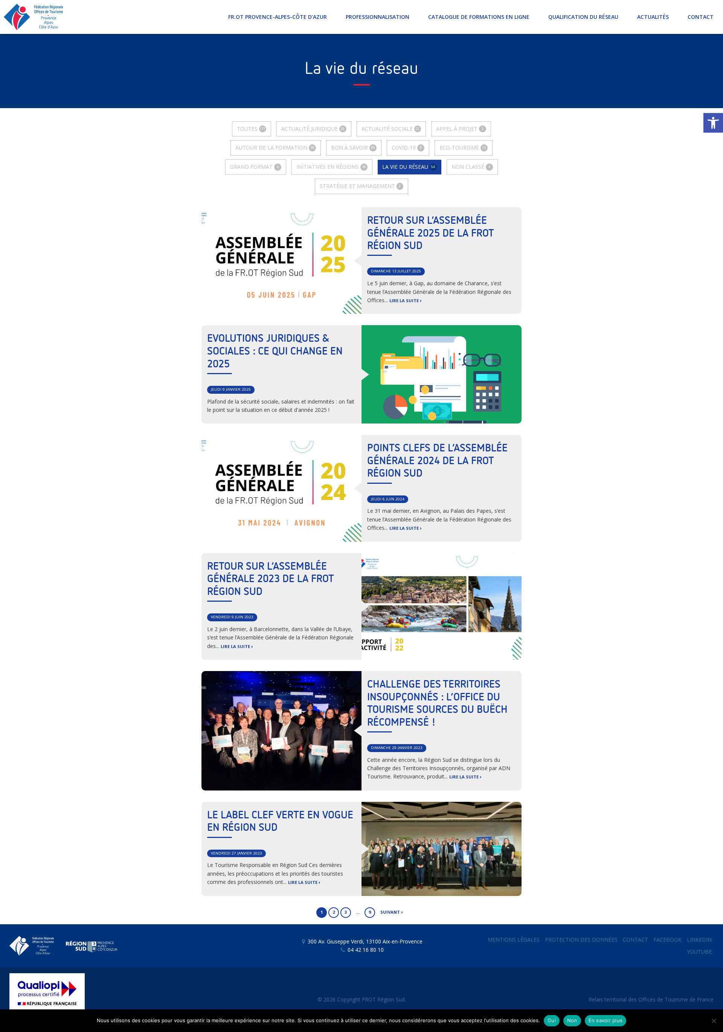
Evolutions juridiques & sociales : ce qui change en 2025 (275, 351)
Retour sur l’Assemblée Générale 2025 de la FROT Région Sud (430, 233)
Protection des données (581, 939)
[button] (713, 123)
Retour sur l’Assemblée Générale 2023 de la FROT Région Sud (270, 579)
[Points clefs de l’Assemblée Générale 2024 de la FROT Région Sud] (281, 488)
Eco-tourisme (462, 147)
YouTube (699, 951)
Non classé (470, 166)
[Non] (713, 1020)
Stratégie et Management (360, 186)
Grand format (254, 166)
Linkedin (699, 939)
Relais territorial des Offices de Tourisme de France (651, 999)
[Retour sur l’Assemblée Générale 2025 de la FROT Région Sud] (281, 260)
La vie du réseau (408, 166)
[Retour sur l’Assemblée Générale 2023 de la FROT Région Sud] (442, 606)
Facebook (667, 939)
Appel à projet (460, 128)
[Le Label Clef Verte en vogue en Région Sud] (442, 849)
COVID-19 (407, 147)
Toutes (251, 128)
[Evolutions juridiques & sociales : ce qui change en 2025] (442, 374)
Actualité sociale (390, 128)
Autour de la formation (274, 147)
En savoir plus (606, 1020)
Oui (552, 1020)
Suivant (390, 912)
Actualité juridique (313, 128)
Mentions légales (514, 939)
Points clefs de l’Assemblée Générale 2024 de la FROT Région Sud (437, 461)
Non (572, 1020)
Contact (635, 939)
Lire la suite (404, 300)
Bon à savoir (353, 147)
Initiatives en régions (331, 166)
